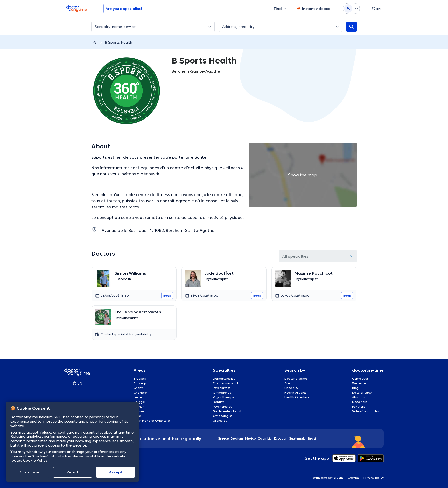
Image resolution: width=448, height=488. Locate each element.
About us (358, 397)
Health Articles (295, 392)
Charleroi (141, 392)
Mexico (250, 438)
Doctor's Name (295, 378)
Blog (355, 388)
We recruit (360, 383)
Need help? (360, 402)
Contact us (360, 378)
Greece (223, 438)
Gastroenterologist (227, 411)
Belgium (237, 438)
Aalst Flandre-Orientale (152, 420)
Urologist (220, 420)
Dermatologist (224, 378)
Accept (115, 472)
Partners (358, 406)
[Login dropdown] (351, 8)
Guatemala (297, 438)
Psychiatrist (221, 388)
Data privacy (362, 392)
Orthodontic (222, 392)
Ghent (138, 388)
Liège (138, 397)
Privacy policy (373, 477)
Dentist (218, 402)
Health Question (296, 397)
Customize (29, 472)
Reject (72, 472)
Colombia (265, 438)
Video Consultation (366, 411)
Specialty (291, 388)
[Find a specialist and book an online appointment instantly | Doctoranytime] (94, 42)
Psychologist (222, 406)
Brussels (140, 378)
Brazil (312, 438)
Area (288, 383)
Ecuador (280, 438)
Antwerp (140, 383)
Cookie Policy (35, 460)
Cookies (353, 477)
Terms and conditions (327, 477)
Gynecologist (222, 416)
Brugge (139, 402)
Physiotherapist (224, 397)
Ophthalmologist (225, 383)
